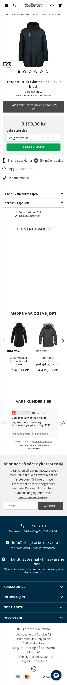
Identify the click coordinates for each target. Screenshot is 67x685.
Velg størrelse (17, 130)
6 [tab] (47, 71)
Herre (15, 14)
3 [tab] (30, 71)
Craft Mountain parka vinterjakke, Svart (19, 361)
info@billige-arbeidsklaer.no (37, 542)
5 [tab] (41, 71)
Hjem (6, 14)
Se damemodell (18, 178)
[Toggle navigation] (6, 5)
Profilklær (25, 14)
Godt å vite (13, 607)
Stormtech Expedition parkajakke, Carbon (48, 361)
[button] (56, 675)
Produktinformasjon (22, 194)
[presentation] (61, 340)
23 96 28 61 (36, 526)
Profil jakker (39, 14)
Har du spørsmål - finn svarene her (36, 561)
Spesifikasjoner (17, 203)
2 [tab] (24, 71)
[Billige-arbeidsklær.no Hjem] (33, 5)
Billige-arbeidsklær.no (33, 629)
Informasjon (14, 597)
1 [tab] (19, 71)
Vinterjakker (54, 14)
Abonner (51, 506)
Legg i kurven (33, 147)
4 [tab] (35, 71)
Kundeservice (14, 587)
